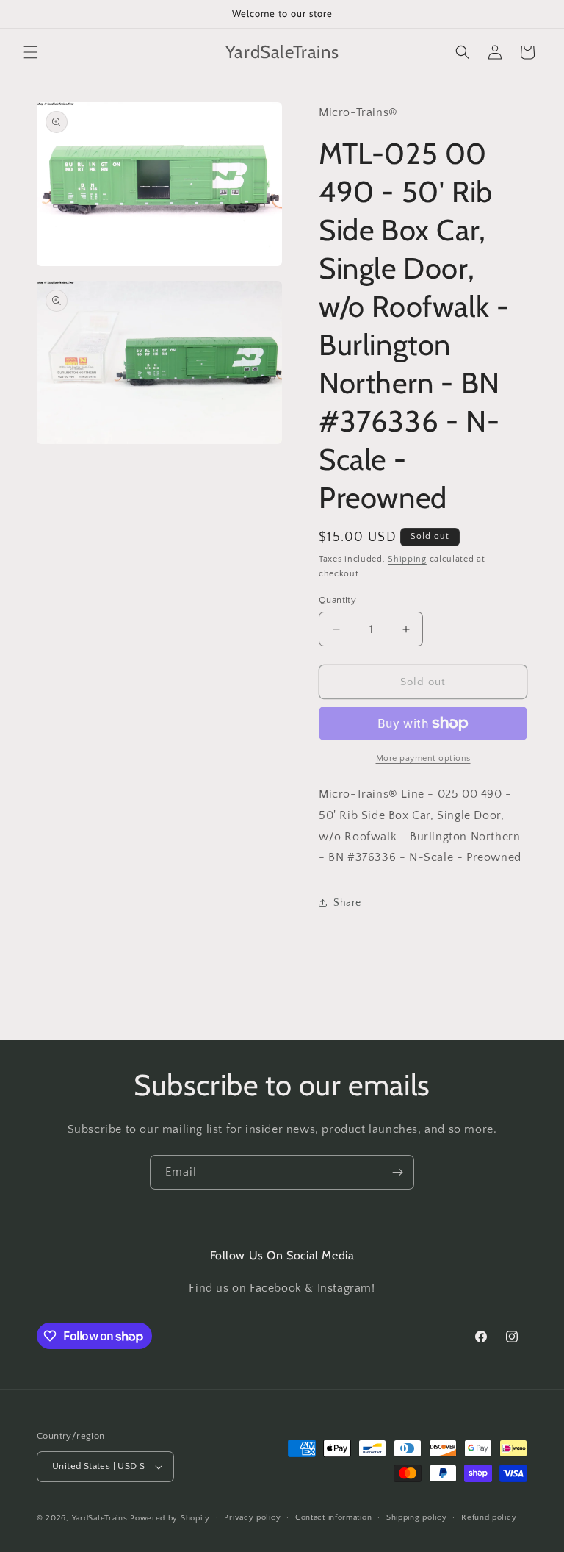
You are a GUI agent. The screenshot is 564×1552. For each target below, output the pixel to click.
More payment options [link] (423, 758)
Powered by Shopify (170, 1518)
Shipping (407, 559)
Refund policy (488, 1517)
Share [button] (347, 903)
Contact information (333, 1517)
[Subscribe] (397, 1172)
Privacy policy (252, 1517)
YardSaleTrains (100, 1518)
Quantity (337, 600)
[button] (31, 52)
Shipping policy (416, 1517)
